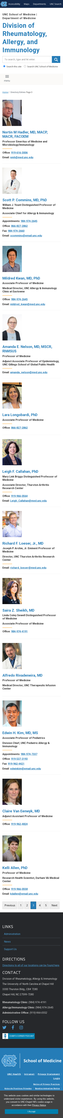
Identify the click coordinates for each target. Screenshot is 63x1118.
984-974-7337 (29, 754)
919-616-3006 (19, 152)
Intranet (29, 1074)
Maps (26, 3)
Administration (12, 934)
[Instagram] (21, 1028)
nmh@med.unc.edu (21, 157)
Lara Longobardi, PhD (19, 415)
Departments (39, 3)
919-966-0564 (19, 496)
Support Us (10, 949)
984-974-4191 (19, 631)
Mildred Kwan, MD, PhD (21, 278)
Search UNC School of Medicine (42, 66)
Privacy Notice (39, 1105)
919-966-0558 (19, 889)
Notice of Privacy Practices (46, 1084)
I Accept (31, 1111)
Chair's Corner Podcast (21, 1036)
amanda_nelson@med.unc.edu (28, 372)
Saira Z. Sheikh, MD (18, 610)
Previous (10, 905)
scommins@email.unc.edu (26, 235)
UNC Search (55, 3)
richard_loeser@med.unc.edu (28, 567)
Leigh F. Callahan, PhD (20, 471)
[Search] (56, 59)
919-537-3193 (19, 758)
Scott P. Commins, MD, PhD (24, 200)
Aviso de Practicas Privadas (18, 1088)
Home (5, 92)
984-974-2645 (29, 221)
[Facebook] (13, 1028)
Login (56, 1078)
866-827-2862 (19, 226)
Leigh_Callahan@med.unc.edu (28, 500)
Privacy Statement (49, 1074)
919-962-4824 (19, 824)
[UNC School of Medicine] (31, 1060)
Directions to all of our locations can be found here (30, 965)
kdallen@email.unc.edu (24, 893)
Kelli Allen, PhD (14, 868)
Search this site (13, 66)
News (7, 941)
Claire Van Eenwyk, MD (21, 811)
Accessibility (14, 3)
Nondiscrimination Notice (47, 1088)
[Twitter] (4, 1028)
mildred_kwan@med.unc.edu (27, 304)
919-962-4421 (16, 763)
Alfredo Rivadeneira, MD (22, 675)
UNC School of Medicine (19, 14)
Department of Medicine (19, 18)
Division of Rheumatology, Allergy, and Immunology (24, 38)
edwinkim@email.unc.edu (25, 768)
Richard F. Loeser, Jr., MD (22, 543)
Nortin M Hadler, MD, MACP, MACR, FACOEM (25, 134)
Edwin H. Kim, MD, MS (20, 733)
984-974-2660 (16, 230)
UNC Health (14, 1074)
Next (54, 905)
